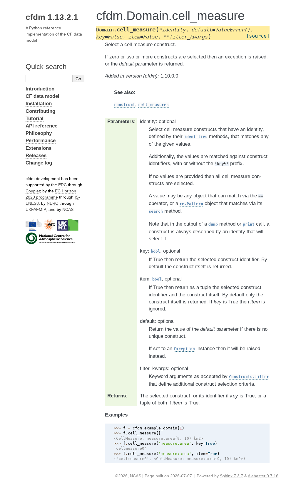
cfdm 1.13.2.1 (52, 17)
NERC (52, 203)
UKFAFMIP (36, 209)
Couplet (33, 191)
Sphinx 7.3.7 (231, 475)
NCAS (67, 209)
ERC (62, 184)
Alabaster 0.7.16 (263, 475)
